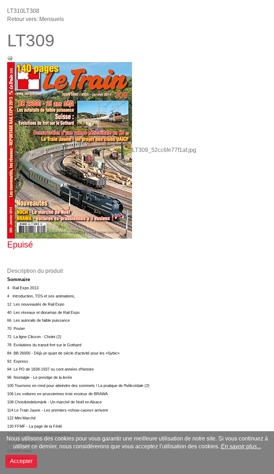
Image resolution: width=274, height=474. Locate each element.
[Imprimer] (10, 58)
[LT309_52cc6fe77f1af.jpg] (69, 150)
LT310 (15, 11)
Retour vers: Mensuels (35, 19)
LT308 (31, 11)
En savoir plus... (241, 446)
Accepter (21, 461)
